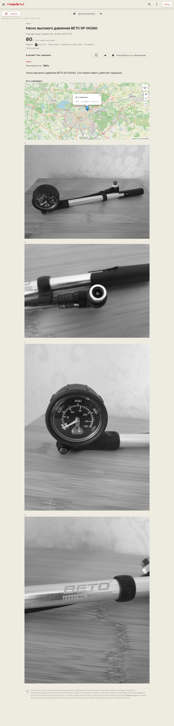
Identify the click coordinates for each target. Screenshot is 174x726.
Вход (167, 4)
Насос (28, 23)
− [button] (146, 98)
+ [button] (146, 94)
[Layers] (145, 87)
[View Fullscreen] (146, 104)
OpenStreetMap (143, 138)
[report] (129, 55)
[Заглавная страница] (15, 2)
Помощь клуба (131, 695)
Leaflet (133, 138)
